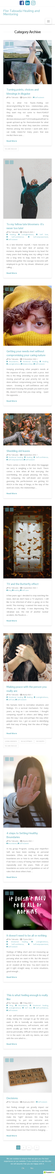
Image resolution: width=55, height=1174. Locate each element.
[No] (52, 1164)
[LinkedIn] (27, 2)
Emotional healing (29, 361)
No (31, 1168)
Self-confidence (16, 237)
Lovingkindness (26, 234)
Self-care (25, 590)
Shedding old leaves (18, 451)
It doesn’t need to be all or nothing (27, 935)
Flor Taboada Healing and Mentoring (21, 12)
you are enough (11, 149)
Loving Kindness (11, 741)
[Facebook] (22, 2)
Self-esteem (39, 97)
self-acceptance (26, 741)
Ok (23, 1168)
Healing (12, 234)
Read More (12, 141)
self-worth (40, 741)
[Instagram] (33, 2)
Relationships (27, 364)
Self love (42, 234)
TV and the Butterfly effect (22, 584)
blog (9, 590)
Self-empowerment (38, 237)
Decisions (12, 1098)
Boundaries (13, 361)
